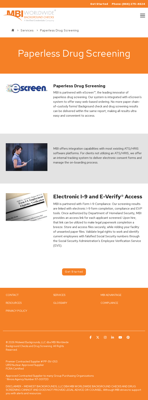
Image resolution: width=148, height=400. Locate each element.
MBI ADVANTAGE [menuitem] (111, 295)
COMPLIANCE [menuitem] (109, 303)
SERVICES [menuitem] (59, 295)
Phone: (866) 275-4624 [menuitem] (128, 4)
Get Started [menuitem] (99, 4)
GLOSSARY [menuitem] (60, 303)
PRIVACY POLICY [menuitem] (16, 310)
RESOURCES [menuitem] (14, 303)
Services (27, 30)
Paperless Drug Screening (59, 30)
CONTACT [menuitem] (12, 295)
